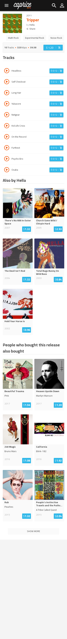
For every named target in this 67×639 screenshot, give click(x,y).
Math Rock (13, 38)
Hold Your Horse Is (14, 321)
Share (32, 29)
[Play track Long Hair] (7, 93)
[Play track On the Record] (7, 137)
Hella (32, 25)
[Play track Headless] (7, 71)
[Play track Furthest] (7, 148)
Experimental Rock (34, 38)
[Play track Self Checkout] (7, 82)
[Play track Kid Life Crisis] (7, 126)
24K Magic (10, 446)
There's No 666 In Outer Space (17, 222)
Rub (6, 502)
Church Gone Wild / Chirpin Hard (46, 222)
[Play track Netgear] (7, 115)
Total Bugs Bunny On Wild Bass (47, 272)
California (41, 446)
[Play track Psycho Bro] (7, 159)
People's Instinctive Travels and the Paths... (49, 504)
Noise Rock (56, 38)
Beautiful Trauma (14, 391)
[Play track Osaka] (7, 170)
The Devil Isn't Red (14, 270)
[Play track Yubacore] (7, 104)
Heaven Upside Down (47, 391)
